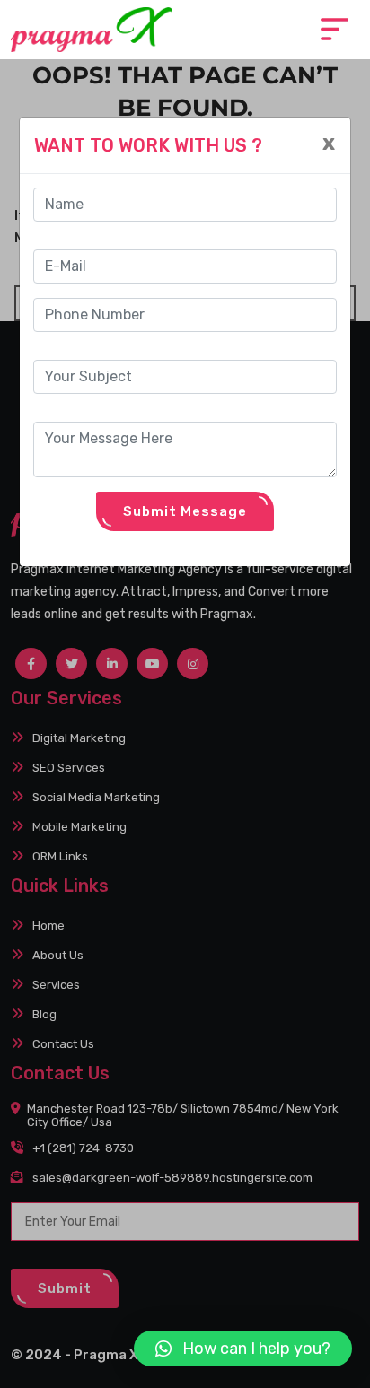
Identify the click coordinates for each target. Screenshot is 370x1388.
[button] (243, 1348)
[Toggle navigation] (334, 29)
